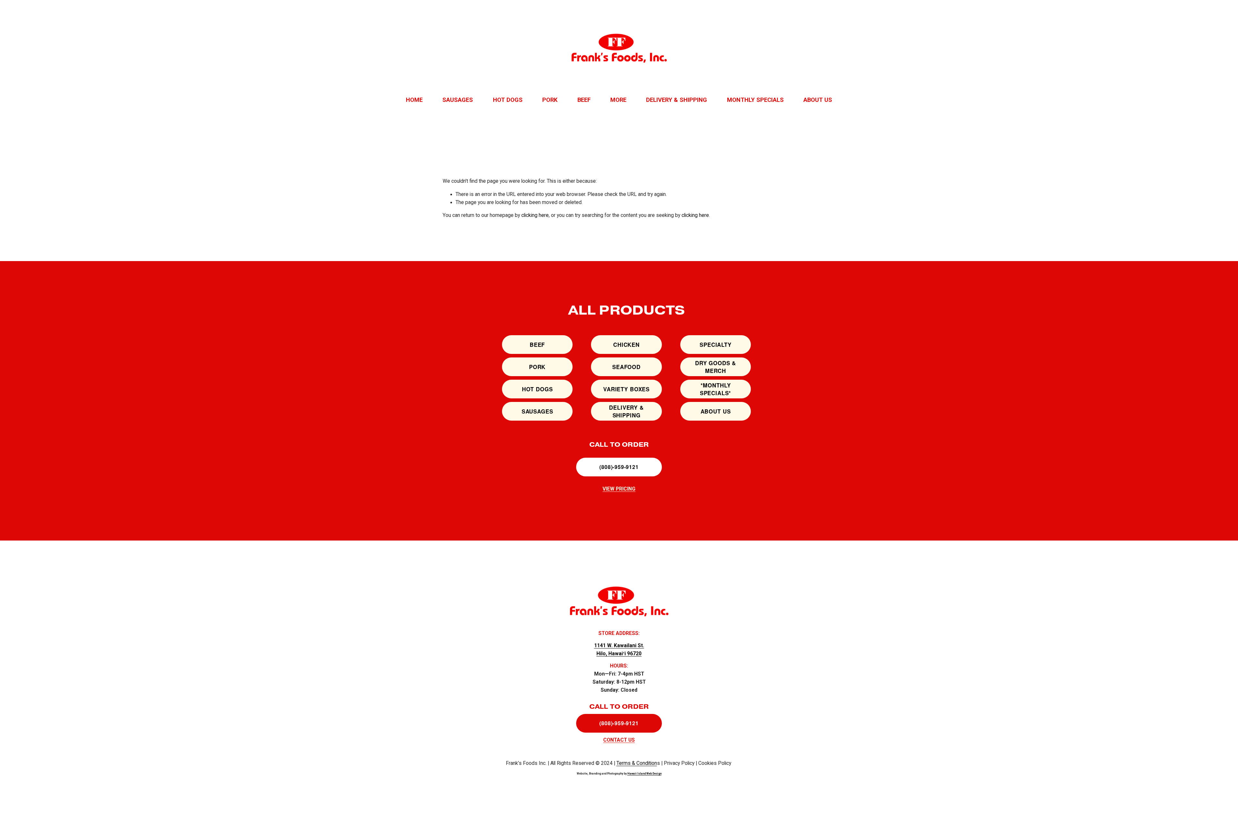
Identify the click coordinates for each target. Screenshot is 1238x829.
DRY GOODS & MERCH (715, 367)
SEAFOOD (626, 367)
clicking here (535, 215)
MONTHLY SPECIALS (755, 99)
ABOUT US (817, 99)
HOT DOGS (508, 99)
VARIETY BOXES (626, 389)
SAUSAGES (457, 99)
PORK (549, 99)
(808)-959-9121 (618, 467)
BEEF (584, 99)
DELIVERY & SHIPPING (676, 99)
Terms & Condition (636, 763)
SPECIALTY (716, 344)
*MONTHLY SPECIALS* (716, 389)
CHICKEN (626, 344)
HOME (414, 99)
